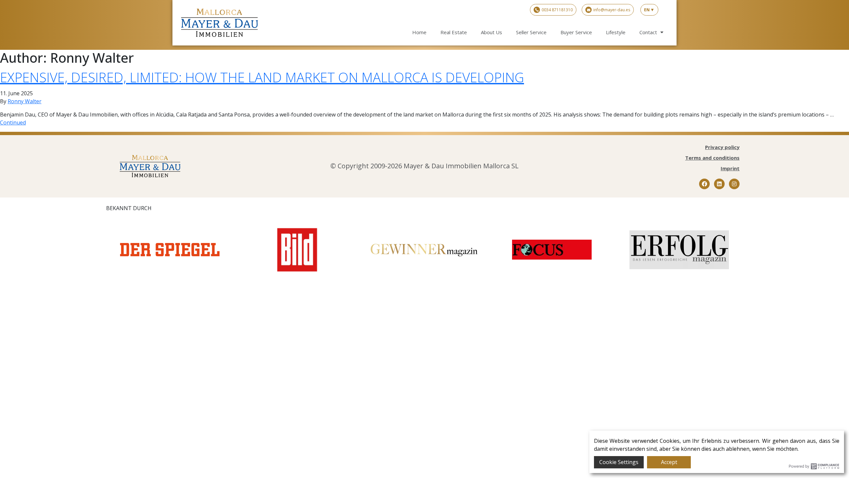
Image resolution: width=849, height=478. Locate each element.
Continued (13, 122)
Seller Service (531, 32)
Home (419, 32)
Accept (669, 462)
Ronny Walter (24, 101)
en (647, 10)
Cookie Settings (618, 462)
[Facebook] (704, 184)
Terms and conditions (712, 157)
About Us (491, 32)
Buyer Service (576, 32)
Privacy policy (722, 147)
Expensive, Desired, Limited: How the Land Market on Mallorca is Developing (262, 77)
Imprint (730, 168)
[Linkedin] (719, 184)
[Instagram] (734, 184)
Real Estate (453, 32)
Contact (648, 32)
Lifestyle (615, 32)
